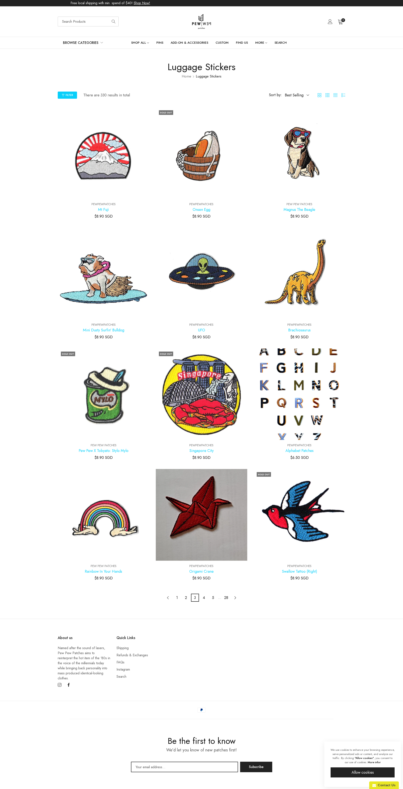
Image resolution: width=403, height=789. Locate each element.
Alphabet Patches (299, 451)
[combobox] (88, 21)
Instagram (123, 669)
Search (121, 676)
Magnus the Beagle (299, 209)
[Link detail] (59, 685)
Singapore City (201, 451)
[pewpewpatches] (201, 22)
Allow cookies (363, 772)
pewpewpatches (104, 204)
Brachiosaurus (299, 330)
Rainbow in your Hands (103, 571)
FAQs (120, 662)
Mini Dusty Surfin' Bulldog (103, 330)
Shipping (122, 648)
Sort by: (275, 95)
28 (226, 597)
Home (186, 76)
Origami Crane (201, 571)
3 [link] (195, 597)
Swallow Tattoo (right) (299, 571)
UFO (201, 330)
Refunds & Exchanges (132, 655)
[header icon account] (330, 21)
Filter (69, 95)
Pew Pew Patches (299, 204)
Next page (235, 598)
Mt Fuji (103, 209)
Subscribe (256, 766)
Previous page (168, 598)
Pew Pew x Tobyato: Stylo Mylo (103, 451)
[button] (145, 113)
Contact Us (386, 785)
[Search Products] (114, 21)
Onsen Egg (201, 209)
